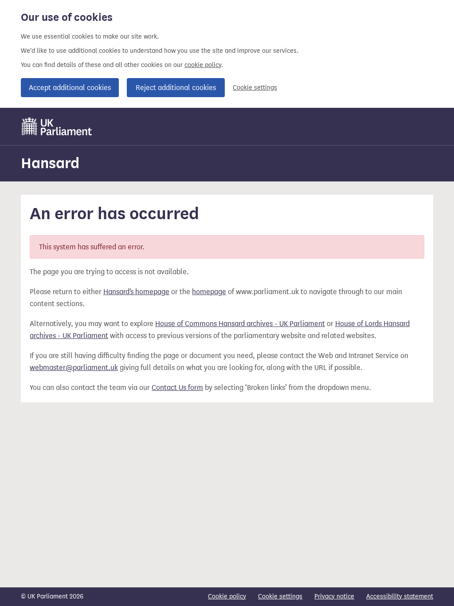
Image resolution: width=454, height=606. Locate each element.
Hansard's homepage (136, 291)
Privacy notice (334, 596)
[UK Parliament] (57, 126)
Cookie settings (255, 87)
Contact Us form (177, 387)
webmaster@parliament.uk (74, 367)
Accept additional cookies (70, 87)
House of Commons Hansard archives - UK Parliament (240, 323)
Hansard (50, 163)
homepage (209, 291)
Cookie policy (227, 596)
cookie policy (202, 65)
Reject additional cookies (176, 87)
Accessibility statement (399, 596)
